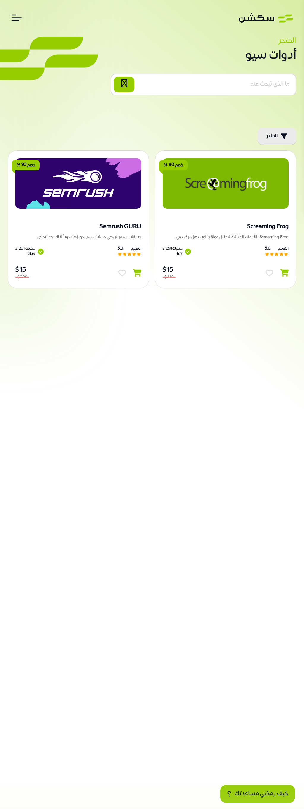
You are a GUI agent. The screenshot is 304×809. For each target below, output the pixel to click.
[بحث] (124, 84)
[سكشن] (266, 18)
